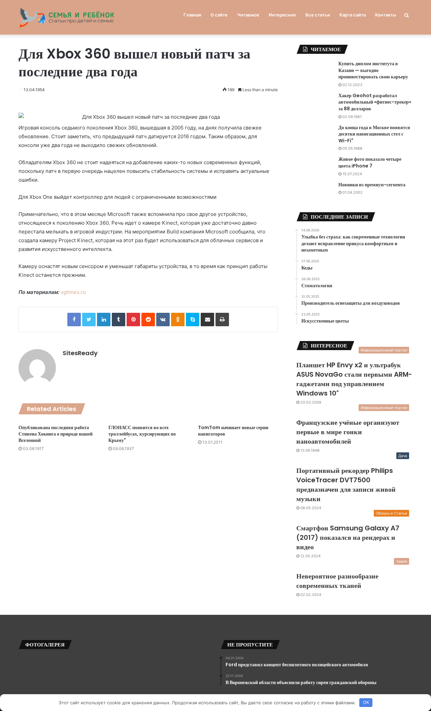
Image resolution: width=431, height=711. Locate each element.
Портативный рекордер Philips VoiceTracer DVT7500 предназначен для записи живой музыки (346, 484)
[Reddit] (148, 319)
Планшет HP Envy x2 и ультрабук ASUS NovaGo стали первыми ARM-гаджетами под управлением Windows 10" (354, 379)
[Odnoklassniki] (178, 319)
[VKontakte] (163, 319)
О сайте (219, 14)
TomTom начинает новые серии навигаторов (233, 430)
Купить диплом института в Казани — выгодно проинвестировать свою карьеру (373, 70)
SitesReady (80, 353)
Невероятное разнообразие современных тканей (337, 580)
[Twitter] (89, 319)
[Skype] (192, 319)
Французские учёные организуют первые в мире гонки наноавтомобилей (347, 432)
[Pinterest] (133, 319)
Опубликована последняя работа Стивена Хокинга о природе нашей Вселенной (56, 434)
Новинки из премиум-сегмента (371, 184)
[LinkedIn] (103, 319)
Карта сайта (352, 14)
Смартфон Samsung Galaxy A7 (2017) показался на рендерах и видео (347, 537)
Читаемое (248, 14)
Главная (192, 14)
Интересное (282, 14)
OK (366, 702)
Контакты (385, 14)
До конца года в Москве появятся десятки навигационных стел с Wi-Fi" (374, 134)
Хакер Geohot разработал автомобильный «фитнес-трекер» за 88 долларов (374, 102)
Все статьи (317, 14)
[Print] (222, 319)
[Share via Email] (207, 319)
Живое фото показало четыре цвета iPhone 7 (369, 162)
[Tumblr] (118, 319)
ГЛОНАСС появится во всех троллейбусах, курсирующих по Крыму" (142, 434)
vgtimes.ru (73, 292)
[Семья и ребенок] (67, 17)
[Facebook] (74, 319)
